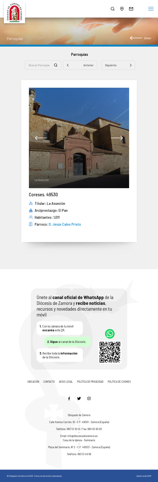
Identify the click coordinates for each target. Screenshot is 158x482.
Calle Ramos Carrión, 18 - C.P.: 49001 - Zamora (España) (79, 422)
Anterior (88, 65)
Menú (150, 9)
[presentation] (41, 138)
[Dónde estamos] (122, 9)
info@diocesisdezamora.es (82, 436)
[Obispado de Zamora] (15, 8)
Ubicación (33, 381)
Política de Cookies (119, 381)
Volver (147, 38)
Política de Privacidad (90, 381)
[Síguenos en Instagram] (89, 398)
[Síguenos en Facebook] (69, 398)
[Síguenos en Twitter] (79, 398)
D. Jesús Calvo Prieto (65, 224)
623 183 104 (109, 334)
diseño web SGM (143, 475)
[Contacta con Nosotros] (131, 9)
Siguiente (111, 65)
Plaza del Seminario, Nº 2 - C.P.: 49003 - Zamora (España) (79, 447)
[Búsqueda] (112, 9)
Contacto (49, 381)
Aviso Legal (66, 381)
